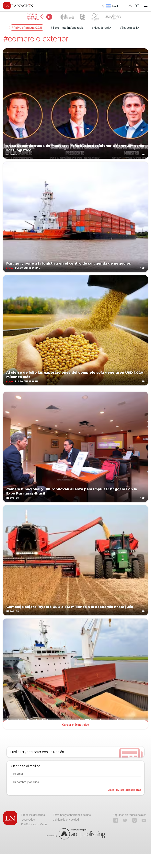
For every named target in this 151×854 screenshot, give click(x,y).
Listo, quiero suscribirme (124, 789)
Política (11, 155)
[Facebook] (115, 820)
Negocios (12, 498)
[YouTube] (144, 820)
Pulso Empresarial (27, 268)
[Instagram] (134, 820)
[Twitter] (125, 820)
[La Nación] (18, 5)
